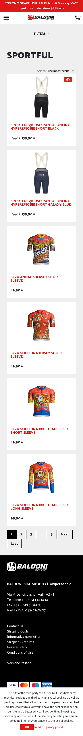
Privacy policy (17, 647)
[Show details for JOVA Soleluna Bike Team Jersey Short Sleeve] (41, 401)
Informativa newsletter (24, 637)
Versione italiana (19, 663)
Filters (40, 33)
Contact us (15, 626)
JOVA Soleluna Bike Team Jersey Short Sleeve (40, 432)
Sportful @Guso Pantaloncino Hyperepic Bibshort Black (41, 127)
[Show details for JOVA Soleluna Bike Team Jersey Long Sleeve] (41, 477)
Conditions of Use (20, 653)
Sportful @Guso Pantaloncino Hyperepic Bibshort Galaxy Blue (41, 203)
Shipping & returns (20, 642)
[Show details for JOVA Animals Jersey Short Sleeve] (41, 249)
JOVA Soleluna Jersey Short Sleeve (37, 356)
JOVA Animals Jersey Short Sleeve (35, 280)
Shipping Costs (18, 631)
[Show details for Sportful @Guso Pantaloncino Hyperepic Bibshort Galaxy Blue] (41, 173)
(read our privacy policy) (48, 727)
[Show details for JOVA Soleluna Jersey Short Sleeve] (41, 325)
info (61, 8)
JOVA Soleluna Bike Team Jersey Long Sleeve (40, 508)
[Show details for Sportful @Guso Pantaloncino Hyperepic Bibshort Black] (41, 97)
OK (27, 727)
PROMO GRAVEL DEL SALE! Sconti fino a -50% (41, 3)
